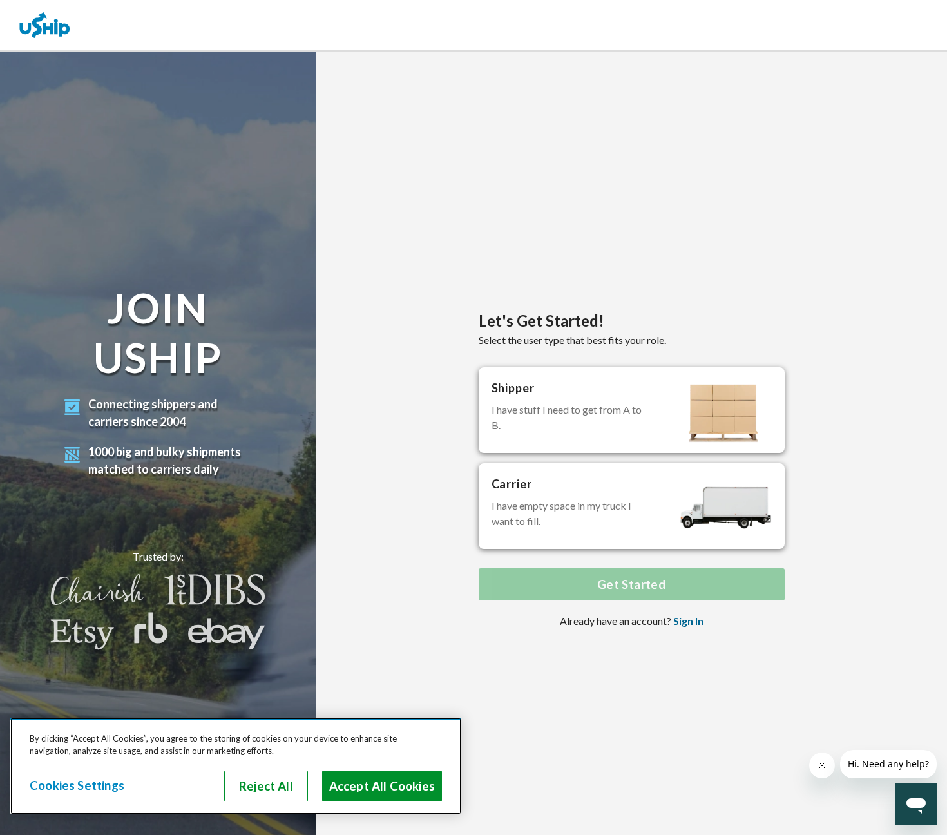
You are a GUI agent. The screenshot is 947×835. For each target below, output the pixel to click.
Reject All (266, 786)
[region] (235, 766)
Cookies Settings (77, 785)
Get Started (631, 584)
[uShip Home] (45, 25)
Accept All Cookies (382, 786)
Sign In (688, 621)
